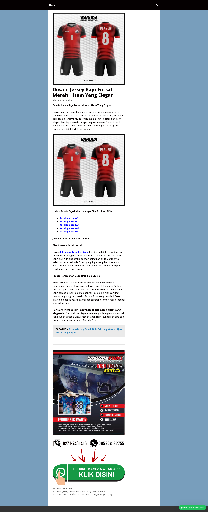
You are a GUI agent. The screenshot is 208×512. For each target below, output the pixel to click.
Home (52, 4)
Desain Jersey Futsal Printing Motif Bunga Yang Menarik (80, 491)
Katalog (64, 231)
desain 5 (74, 231)
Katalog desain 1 (69, 218)
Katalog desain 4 (69, 228)
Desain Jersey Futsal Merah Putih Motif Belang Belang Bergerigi (84, 494)
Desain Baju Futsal (64, 488)
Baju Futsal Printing (104, 507)
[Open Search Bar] (157, 5)
